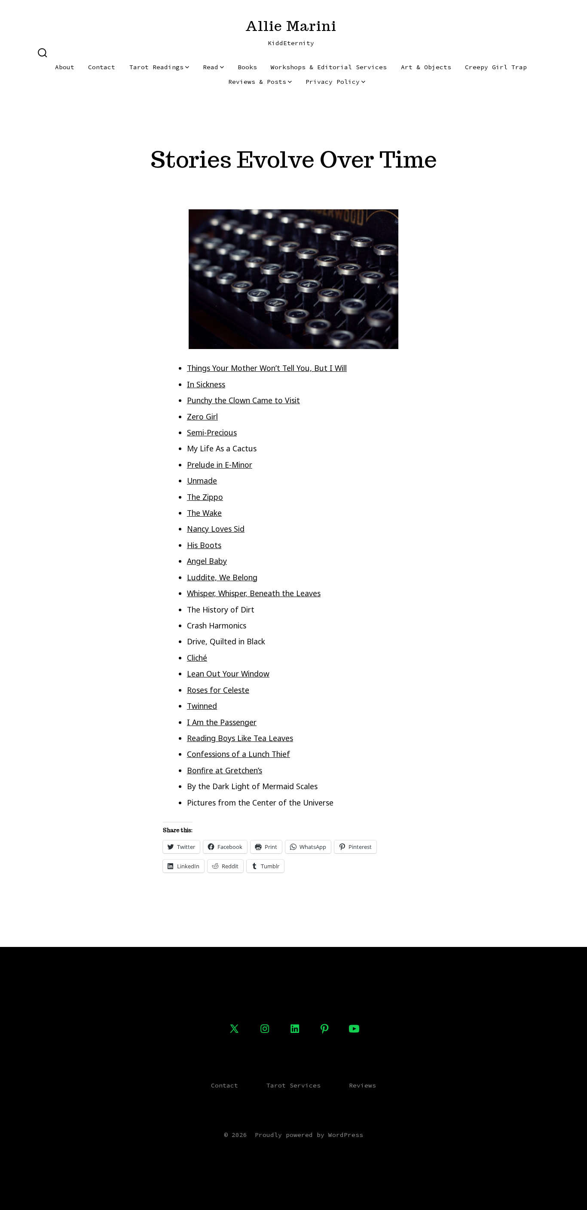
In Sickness (206, 384)
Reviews (362, 1085)
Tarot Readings (156, 67)
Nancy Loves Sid (216, 529)
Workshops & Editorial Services (329, 67)
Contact (101, 67)
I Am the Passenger (222, 722)
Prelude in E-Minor (219, 464)
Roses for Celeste (218, 690)
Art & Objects (426, 67)
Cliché (197, 657)
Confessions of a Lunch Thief (238, 754)
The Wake (204, 513)
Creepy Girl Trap (496, 67)
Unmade (202, 480)
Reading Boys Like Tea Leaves (240, 738)
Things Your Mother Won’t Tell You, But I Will (267, 368)
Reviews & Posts (257, 82)
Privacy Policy (333, 82)
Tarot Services (293, 1085)
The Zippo (205, 497)
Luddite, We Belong (222, 577)
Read (210, 67)
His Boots (204, 545)
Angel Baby (207, 561)
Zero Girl (202, 416)
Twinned (202, 706)
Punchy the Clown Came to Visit (243, 400)
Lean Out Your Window (228, 673)
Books (247, 67)
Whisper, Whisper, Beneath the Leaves (254, 593)
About (64, 67)
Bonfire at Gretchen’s (224, 770)
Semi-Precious (212, 432)
